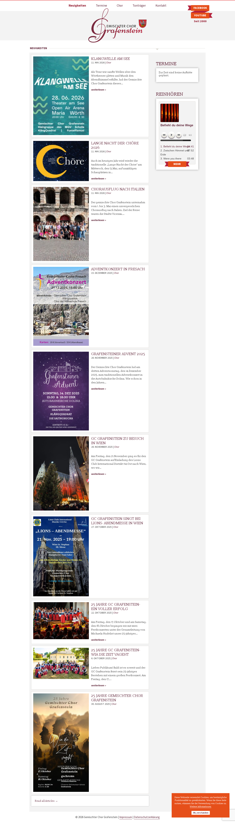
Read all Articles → (46, 800)
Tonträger (139, 5)
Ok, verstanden (200, 812)
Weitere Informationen (200, 806)
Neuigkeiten (77, 5)
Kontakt (161, 5)
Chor (120, 5)
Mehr (177, 164)
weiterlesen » (98, 90)
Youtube (200, 15)
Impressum (125, 817)
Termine (101, 5)
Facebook (200, 8)
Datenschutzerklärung (147, 817)
